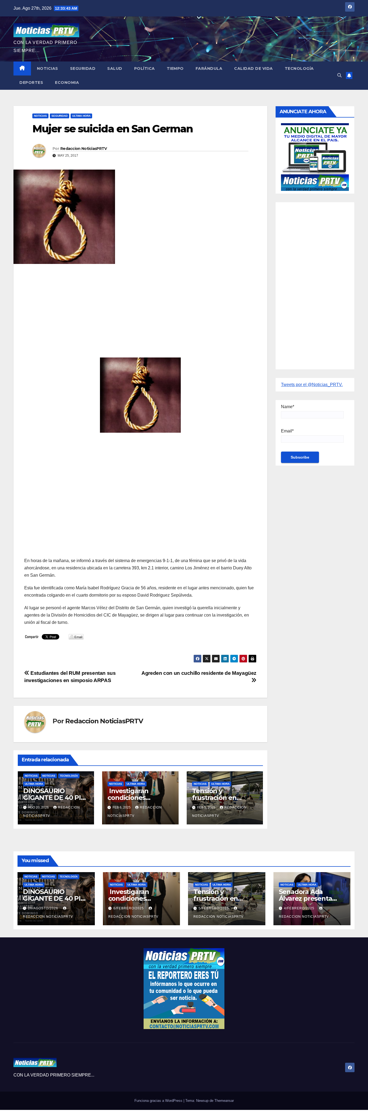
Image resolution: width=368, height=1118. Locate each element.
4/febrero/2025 (299, 908)
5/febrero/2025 (214, 908)
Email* (287, 431)
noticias (31, 775)
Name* (287, 406)
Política (144, 68)
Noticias (47, 68)
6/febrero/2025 (129, 908)
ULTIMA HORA (81, 115)
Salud (114, 68)
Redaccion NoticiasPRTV (83, 148)
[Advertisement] (140, 307)
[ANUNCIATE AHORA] (315, 156)
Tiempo (175, 68)
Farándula (209, 68)
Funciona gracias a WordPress (158, 1101)
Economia (67, 82)
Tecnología (299, 68)
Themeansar (224, 1101)
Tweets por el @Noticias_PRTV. (312, 384)
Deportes (31, 82)
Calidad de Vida (253, 68)
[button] (339, 75)
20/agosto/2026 (43, 908)
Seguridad (83, 68)
